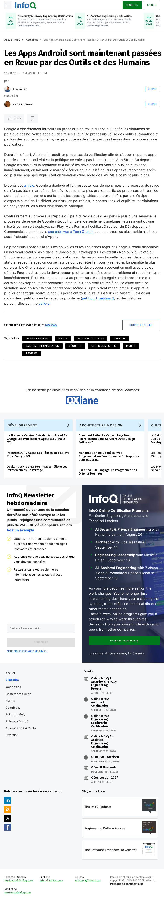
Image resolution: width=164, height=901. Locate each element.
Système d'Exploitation (42, 345)
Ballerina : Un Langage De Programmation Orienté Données (108, 471)
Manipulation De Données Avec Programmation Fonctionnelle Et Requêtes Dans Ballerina (109, 456)
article (29, 185)
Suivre (152, 88)
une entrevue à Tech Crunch (70, 231)
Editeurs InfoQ (15, 714)
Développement (37, 338)
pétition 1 (89, 298)
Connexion (13, 687)
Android (119, 338)
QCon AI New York (103, 767)
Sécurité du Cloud (91, 338)
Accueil (10, 673)
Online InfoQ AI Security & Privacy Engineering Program (104, 683)
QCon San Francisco (105, 757)
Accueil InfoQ (12, 39)
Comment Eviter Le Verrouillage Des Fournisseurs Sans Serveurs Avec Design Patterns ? (107, 439)
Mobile (131, 345)
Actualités (32, 39)
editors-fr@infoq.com (87, 880)
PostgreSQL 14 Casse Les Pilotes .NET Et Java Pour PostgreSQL (38, 454)
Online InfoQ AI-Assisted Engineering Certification (102, 742)
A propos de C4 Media (21, 728)
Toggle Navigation (8, 5)
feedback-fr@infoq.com (18, 880)
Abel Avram (19, 89)
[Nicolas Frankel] (7, 104)
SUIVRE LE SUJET (141, 325)
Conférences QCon (18, 694)
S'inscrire (12, 679)
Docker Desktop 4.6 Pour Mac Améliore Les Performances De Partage (37, 468)
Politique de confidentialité (127, 883)
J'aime (17, 118)
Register (132, 4)
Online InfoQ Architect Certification (100, 702)
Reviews (51, 325)
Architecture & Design (101, 425)
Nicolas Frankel (22, 104)
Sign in (152, 4)
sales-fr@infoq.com (51, 880)
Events (10, 700)
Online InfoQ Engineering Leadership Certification (100, 721)
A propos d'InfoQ (17, 721)
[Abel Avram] (7, 89)
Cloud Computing (103, 345)
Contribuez (13, 707)
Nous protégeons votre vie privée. (27, 650)
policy (62, 338)
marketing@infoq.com (17, 892)
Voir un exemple (20, 530)
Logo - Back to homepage (25, 5)
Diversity (11, 735)
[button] (41, 642)
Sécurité (75, 345)
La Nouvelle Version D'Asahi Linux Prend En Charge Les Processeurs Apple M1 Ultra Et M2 (37, 439)
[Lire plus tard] (32, 118)
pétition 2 (106, 298)
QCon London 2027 (104, 777)
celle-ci (44, 303)
